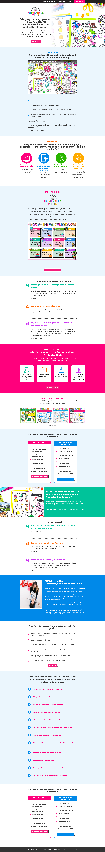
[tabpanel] (28, 415)
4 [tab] (54, 425)
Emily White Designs (73, 849)
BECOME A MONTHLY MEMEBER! (39, 476)
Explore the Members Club (49, 1)
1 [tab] (49, 425)
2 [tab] (50, 425)
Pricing (69, 1)
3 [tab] (52, 425)
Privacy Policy (57, 849)
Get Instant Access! (52, 387)
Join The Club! (35, 41)
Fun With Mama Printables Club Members (36, 11)
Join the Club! (79, 1)
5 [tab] (55, 425)
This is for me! (52, 665)
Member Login (62, 1)
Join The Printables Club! (53, 270)
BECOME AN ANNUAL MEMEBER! (65, 479)
